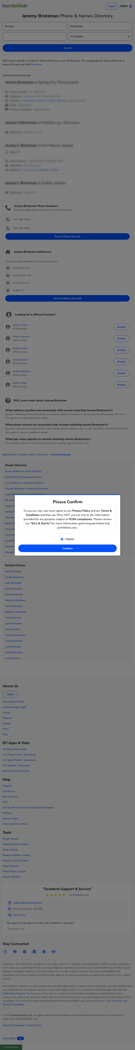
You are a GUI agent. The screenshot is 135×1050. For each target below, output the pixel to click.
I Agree (69, 539)
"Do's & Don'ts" (40, 523)
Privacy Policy (81, 511)
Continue (67, 548)
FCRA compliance (80, 519)
